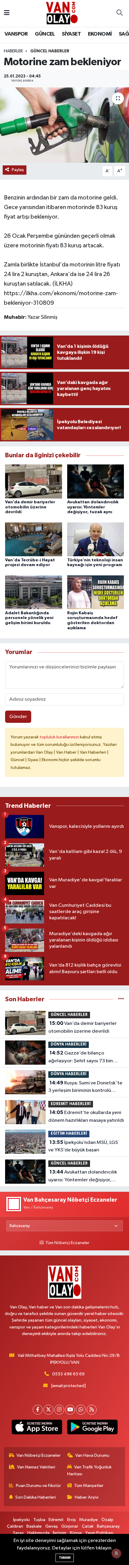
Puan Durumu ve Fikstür (38, 1485)
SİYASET (71, 34)
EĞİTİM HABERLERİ (69, 1134)
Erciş (71, 1519)
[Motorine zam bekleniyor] (64, 125)
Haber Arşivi (86, 1497)
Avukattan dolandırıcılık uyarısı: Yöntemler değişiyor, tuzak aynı (92, 507)
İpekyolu (21, 1519)
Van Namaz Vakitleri (36, 1467)
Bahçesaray (108, 1526)
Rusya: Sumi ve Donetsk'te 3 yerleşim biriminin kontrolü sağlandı (85, 1087)
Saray (18, 1533)
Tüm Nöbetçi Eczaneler (67, 1243)
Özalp (107, 1519)
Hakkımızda (38, 1533)
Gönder (18, 716)
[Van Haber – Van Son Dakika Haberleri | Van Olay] (61, 13)
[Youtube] (70, 1410)
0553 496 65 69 (68, 1374)
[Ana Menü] (7, 13)
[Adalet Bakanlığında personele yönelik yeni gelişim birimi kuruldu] (33, 592)
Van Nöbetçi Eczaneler (38, 1455)
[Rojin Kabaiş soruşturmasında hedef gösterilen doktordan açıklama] (95, 592)
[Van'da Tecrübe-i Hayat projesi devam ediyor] (33, 539)
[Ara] (119, 13)
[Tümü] (121, 999)
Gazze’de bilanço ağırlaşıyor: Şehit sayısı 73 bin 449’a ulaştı (80, 1057)
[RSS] (92, 1410)
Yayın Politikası (99, 1533)
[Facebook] (38, 1410)
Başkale (34, 1526)
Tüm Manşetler (89, 1485)
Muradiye (88, 1519)
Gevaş (51, 1526)
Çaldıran (15, 1526)
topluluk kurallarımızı (60, 737)
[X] (48, 1410)
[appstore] (36, 1428)
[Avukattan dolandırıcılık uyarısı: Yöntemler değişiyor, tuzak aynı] (95, 481)
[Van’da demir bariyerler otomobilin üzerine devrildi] (33, 481)
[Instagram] (59, 1410)
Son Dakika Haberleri (35, 1497)
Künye (76, 1533)
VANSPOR (16, 34)
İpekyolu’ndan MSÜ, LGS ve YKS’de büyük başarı (83, 1146)
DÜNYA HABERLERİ (68, 1044)
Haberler (13, 51)
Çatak (88, 1526)
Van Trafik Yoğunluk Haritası (89, 1470)
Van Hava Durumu (92, 1455)
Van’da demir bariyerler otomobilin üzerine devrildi (30, 507)
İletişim (59, 1533)
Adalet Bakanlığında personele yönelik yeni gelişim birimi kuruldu (29, 618)
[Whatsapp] (81, 1410)
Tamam (64, 1557)
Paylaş (18, 169)
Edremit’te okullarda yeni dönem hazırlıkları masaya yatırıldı (86, 1116)
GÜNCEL (45, 34)
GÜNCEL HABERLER (49, 51)
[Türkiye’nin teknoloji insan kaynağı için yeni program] (95, 539)
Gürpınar (69, 1526)
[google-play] (92, 1428)
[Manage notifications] (116, 1553)
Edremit (56, 1519)
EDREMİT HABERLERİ (71, 1104)
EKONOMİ (100, 34)
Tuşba (39, 1519)
